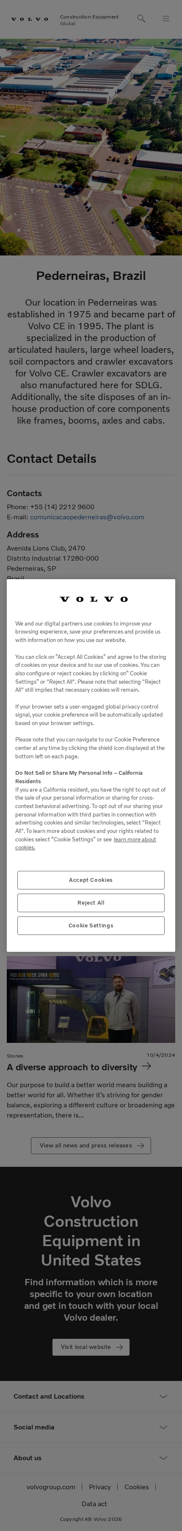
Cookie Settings (91, 925)
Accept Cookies (91, 880)
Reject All (91, 903)
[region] (91, 765)
